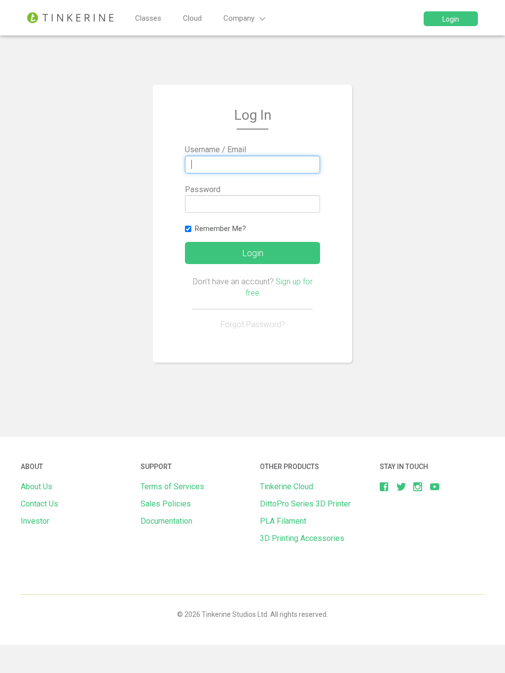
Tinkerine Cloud (286, 486)
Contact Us (39, 503)
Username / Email (215, 149)
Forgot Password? (252, 324)
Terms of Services (172, 486)
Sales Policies (166, 503)
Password (202, 189)
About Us (36, 486)
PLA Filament (283, 521)
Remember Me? (220, 228)
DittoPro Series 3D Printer (305, 503)
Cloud (192, 18)
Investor (35, 521)
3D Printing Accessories (302, 538)
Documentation (166, 521)
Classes (148, 18)
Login (450, 19)
